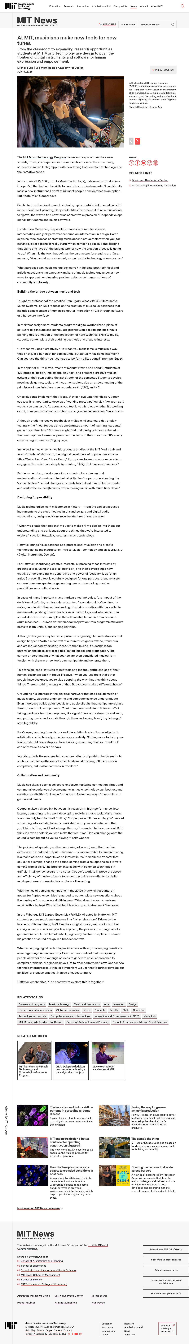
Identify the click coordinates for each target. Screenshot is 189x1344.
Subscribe (109, 24)
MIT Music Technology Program (44, 157)
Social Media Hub (57, 1334)
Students (100, 1010)
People (48, 1330)
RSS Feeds (98, 1302)
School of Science (31, 1279)
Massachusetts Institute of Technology (45, 1323)
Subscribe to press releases (166, 1259)
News (134, 6)
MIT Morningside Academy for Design (154, 185)
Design (133, 1004)
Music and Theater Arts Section (150, 180)
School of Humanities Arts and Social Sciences (140, 1022)
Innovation (83, 6)
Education (54, 6)
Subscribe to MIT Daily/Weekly (166, 1249)
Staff (125, 1010)
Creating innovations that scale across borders (152, 1168)
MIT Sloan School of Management (40, 1275)
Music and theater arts (87, 1004)
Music (86, 1010)
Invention (118, 1004)
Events (40, 1330)
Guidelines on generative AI (166, 1293)
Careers (58, 1330)
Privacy (28, 1334)
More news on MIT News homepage (38, 1208)
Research (69, 6)
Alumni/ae (138, 1010)
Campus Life (120, 6)
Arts (106, 1004)
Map (33, 1330)
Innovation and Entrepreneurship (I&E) (116, 1016)
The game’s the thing (145, 1138)
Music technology (59, 1004)
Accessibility (40, 1334)
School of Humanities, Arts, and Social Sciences (48, 1270)
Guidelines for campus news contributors (166, 1281)
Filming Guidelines (65, 1302)
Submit (172, 24)
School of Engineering (33, 1265)
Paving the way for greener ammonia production (148, 1108)
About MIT (156, 6)
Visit (27, 1330)
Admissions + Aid (101, 6)
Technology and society (32, 1016)
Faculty (114, 1010)
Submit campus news (166, 1270)
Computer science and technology (70, 1016)
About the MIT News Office (33, 1295)
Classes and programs (32, 1004)
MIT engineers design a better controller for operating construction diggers (69, 1142)
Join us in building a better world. (167, 1328)
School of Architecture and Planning (87, 1022)
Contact (67, 1330)
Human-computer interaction (35, 1010)
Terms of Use (99, 1295)
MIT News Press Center (68, 1295)
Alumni (144, 6)
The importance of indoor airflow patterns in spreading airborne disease (71, 1110)
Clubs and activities (67, 1010)
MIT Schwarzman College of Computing (44, 1284)
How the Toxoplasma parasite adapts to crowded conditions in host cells (71, 1170)
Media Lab (149, 1016)
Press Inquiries (26, 1302)
